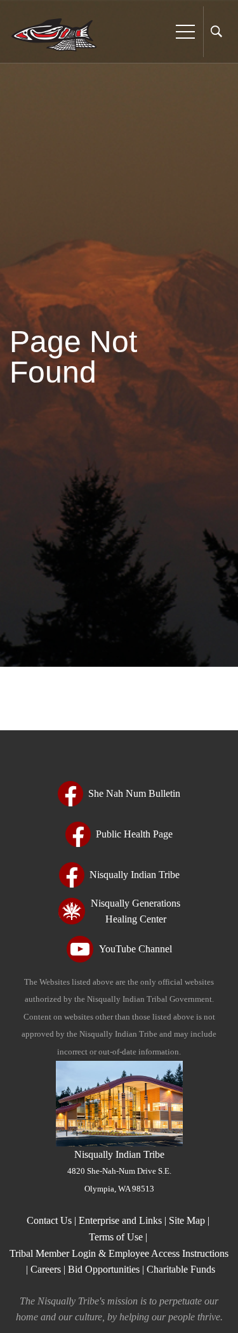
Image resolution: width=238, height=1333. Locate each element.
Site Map (187, 1220)
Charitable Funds (181, 1269)
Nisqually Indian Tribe (119, 1171)
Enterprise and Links (121, 1220)
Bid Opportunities (104, 1269)
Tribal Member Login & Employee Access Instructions (119, 1253)
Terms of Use (116, 1236)
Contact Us (50, 1220)
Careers (45, 1269)
